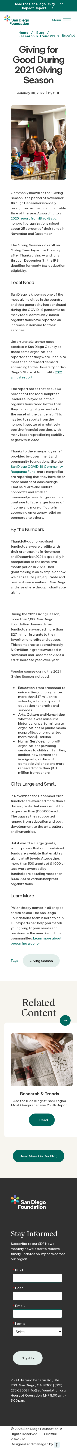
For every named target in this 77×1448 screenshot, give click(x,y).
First (18, 1270)
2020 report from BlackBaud (33, 218)
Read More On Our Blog (39, 1156)
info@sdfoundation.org (47, 1390)
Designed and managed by (32, 1444)
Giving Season (41, 960)
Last (18, 1287)
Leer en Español (62, 35)
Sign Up (28, 1358)
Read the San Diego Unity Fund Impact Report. (39, 5)
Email (19, 1305)
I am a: (19, 1323)
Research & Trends (39, 1093)
